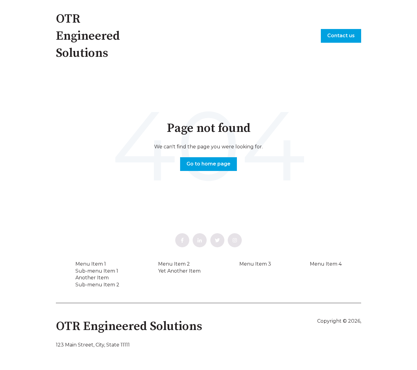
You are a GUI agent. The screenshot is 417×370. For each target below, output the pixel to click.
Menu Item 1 (90, 264)
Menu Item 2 (174, 264)
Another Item (92, 278)
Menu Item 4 (326, 264)
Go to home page (208, 164)
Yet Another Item (179, 271)
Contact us (341, 35)
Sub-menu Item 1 (96, 271)
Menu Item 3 (255, 264)
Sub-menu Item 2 (97, 285)
